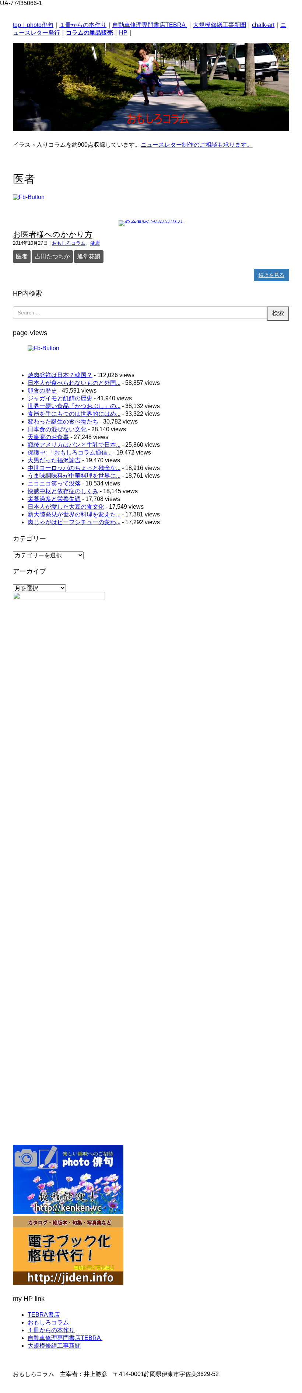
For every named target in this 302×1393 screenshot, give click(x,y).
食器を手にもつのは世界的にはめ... (74, 414)
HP (123, 32)
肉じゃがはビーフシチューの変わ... (74, 522)
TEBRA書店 (44, 1315)
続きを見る (271, 275)
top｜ (20, 25)
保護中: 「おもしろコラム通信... (70, 452)
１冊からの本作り (82, 25)
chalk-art (263, 25)
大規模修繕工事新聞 (219, 25)
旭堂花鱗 (89, 256)
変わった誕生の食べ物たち (63, 421)
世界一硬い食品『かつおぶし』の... (74, 406)
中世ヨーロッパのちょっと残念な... (74, 468)
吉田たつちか (52, 256)
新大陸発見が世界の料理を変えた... (74, 514)
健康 (95, 243)
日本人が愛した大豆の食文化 (66, 507)
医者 (22, 256)
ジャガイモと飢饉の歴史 (60, 398)
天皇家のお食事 (48, 437)
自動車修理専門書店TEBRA (149, 25)
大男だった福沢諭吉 (54, 460)
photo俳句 (40, 25)
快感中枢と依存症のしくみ (63, 491)
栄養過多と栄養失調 (54, 499)
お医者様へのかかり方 (52, 234)
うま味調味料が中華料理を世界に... (74, 476)
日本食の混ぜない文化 (57, 429)
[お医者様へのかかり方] (151, 220)
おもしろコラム (68, 243)
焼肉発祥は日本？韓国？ (60, 375)
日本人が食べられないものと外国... (74, 383)
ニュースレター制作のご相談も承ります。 (197, 145)
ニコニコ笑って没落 (54, 483)
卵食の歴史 (42, 390)
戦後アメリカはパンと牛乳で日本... (74, 445)
